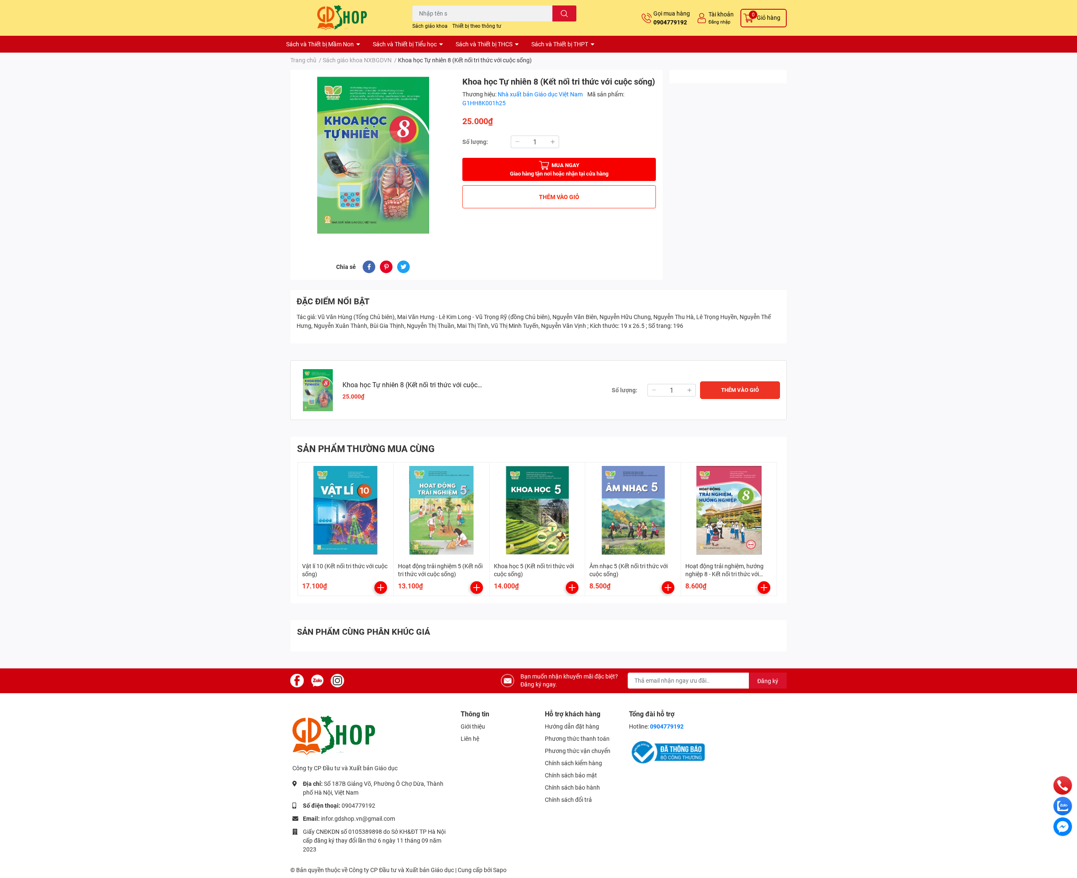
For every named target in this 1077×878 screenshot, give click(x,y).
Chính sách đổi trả (568, 799)
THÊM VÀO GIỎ (559, 197)
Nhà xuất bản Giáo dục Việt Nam (541, 94)
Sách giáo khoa (430, 26)
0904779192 (670, 22)
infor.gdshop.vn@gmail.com (358, 818)
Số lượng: (475, 141)
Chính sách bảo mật (571, 775)
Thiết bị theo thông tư (476, 26)
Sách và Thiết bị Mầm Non (320, 44)
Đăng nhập (719, 22)
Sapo (500, 870)
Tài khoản (721, 14)
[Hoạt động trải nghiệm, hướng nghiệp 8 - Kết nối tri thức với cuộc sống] (728, 510)
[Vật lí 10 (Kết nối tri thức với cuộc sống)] (345, 510)
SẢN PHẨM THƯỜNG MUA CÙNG (366, 449)
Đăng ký (767, 681)
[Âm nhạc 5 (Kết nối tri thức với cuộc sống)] (633, 510)
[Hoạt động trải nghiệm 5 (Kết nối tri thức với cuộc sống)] (441, 510)
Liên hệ (470, 738)
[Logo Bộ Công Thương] (667, 751)
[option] (372, 155)
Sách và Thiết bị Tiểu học (405, 44)
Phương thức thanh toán (577, 738)
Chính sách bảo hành (572, 787)
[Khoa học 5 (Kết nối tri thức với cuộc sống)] (537, 510)
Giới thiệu (473, 726)
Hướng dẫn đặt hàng (572, 726)
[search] (564, 13)
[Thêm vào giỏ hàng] (380, 587)
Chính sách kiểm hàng (573, 763)
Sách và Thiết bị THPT (559, 44)
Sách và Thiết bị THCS (484, 44)
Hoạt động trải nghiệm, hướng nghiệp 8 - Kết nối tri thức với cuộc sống (724, 574)
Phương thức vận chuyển (577, 751)
